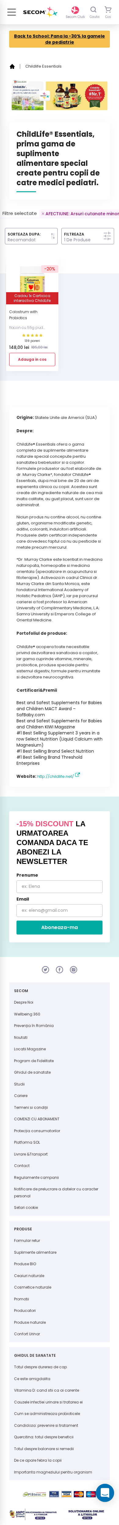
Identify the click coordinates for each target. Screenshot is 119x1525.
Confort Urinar (27, 1333)
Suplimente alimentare (35, 1252)
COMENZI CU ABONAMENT (37, 1119)
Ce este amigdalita (32, 1378)
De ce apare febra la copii (38, 1460)
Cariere (20, 1095)
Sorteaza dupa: (24, 234)
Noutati (20, 1037)
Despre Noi (23, 1002)
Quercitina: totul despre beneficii (44, 1437)
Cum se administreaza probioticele (47, 1413)
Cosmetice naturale (32, 1287)
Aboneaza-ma (59, 927)
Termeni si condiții (31, 1107)
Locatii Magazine (30, 1049)
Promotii (21, 1299)
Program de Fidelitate (34, 1060)
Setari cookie (26, 1207)
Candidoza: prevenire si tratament (46, 1425)
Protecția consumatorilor (37, 1130)
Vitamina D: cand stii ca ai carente (46, 1390)
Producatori (25, 1310)
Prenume (27, 875)
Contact (22, 1165)
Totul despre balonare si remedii (44, 1448)
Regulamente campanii (36, 1177)
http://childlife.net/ (55, 776)
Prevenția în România (34, 1025)
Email (22, 899)
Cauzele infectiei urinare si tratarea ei (48, 1402)
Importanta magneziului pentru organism (53, 1472)
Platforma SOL (27, 1142)
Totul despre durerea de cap (40, 1366)
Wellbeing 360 (27, 1014)
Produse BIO (25, 1263)
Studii (19, 1084)
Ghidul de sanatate (32, 1072)
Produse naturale (30, 1322)
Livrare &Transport (31, 1154)
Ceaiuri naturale (29, 1275)
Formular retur (27, 1240)
